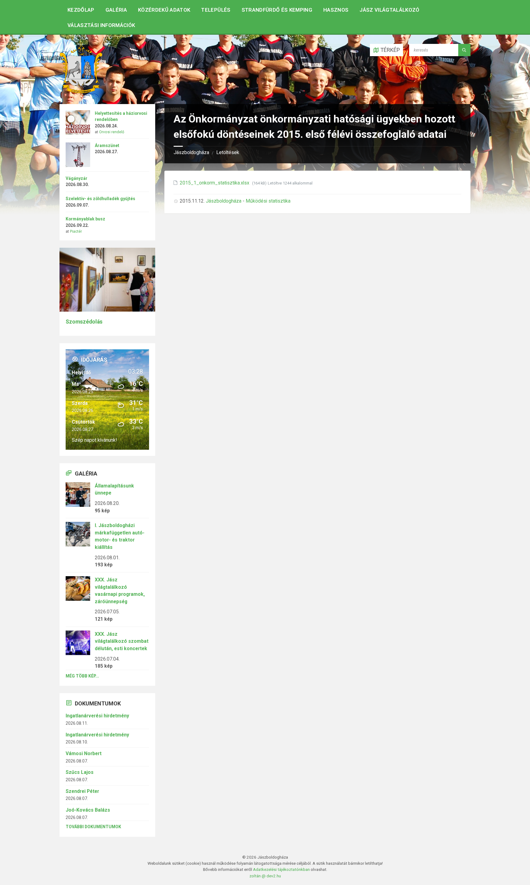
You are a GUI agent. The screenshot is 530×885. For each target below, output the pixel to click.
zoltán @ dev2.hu (265, 875)
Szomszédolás (84, 322)
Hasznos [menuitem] (335, 10)
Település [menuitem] (215, 10)
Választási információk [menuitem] (101, 25)
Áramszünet (107, 145)
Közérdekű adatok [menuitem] (164, 10)
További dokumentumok (93, 826)
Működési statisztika (268, 201)
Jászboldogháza (191, 152)
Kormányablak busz (85, 218)
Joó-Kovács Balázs (88, 810)
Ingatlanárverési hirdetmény (97, 716)
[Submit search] (464, 50)
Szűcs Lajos (80, 772)
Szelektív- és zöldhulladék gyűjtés (100, 198)
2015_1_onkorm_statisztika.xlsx (215, 183)
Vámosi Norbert (84, 753)
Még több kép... (82, 675)
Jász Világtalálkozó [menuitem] (389, 10)
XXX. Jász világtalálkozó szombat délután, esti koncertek (121, 641)
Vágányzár (76, 178)
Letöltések (227, 152)
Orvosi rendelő (111, 132)
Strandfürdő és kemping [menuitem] (277, 10)
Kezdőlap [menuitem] (80, 10)
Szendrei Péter (82, 791)
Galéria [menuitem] (116, 10)
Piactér (76, 231)
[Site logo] (81, 91)
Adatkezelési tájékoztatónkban (281, 869)
